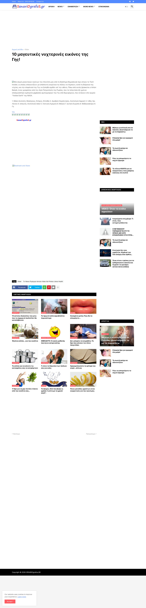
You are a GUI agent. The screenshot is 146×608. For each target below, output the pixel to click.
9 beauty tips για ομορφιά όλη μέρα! (122, 139)
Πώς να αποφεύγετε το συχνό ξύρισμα (121, 159)
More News (88, 7)
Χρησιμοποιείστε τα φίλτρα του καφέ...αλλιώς (82, 367)
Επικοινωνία (104, 7)
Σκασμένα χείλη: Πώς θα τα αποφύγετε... (81, 317)
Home (14, 1)
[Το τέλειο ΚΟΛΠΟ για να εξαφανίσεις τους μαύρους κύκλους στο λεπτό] (105, 171)
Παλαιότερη (90, 434)
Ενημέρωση (73, 7)
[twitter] (133, 1)
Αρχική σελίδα (17, 49)
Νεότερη (16, 434)
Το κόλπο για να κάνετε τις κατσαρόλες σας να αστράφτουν (25, 367)
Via (13, 112)
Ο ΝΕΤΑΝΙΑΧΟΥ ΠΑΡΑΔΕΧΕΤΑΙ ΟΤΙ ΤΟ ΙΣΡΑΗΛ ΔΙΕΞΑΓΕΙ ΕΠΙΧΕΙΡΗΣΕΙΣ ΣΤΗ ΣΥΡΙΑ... (123, 232)
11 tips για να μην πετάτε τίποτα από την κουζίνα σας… (25, 390)
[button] (126, 6)
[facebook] (130, 1)
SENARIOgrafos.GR (33, 572)
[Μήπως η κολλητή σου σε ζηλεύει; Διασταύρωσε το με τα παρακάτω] (105, 130)
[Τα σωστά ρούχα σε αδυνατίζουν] (105, 151)
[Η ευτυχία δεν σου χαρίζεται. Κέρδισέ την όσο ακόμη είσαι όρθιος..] (105, 253)
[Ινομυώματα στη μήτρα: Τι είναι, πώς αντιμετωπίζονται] (105, 221)
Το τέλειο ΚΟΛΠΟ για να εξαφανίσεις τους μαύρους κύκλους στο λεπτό (123, 171)
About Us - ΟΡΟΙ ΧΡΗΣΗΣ (26, 1)
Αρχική (51, 7)
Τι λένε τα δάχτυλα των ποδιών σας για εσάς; (54, 367)
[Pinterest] (49, 287)
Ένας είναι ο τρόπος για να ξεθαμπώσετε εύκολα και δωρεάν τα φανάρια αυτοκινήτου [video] (123, 263)
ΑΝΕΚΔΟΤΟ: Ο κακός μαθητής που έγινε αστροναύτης (53, 342)
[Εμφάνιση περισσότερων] (58, 287)
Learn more (22, 597)
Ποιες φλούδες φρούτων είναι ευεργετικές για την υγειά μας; (82, 390)
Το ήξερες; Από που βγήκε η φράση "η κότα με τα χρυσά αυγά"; (52, 391)
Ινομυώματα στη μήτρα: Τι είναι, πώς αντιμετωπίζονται (122, 221)
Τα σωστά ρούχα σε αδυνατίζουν (120, 149)
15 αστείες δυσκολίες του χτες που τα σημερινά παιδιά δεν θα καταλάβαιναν (24, 318)
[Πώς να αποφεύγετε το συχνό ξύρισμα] (105, 161)
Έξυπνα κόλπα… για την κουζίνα (25, 341)
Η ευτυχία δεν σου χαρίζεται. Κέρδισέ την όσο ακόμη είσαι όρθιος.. (122, 252)
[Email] (53, 287)
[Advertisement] (73, 29)
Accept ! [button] (10, 601)
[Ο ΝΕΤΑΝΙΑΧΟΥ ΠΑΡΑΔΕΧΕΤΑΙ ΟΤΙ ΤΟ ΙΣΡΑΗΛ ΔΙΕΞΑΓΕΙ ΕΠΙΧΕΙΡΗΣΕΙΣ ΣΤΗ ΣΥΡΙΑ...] (105, 231)
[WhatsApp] (44, 287)
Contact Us (40, 1)
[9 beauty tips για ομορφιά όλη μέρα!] (105, 140)
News (60, 7)
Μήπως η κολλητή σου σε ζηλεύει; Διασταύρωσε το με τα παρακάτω (122, 130)
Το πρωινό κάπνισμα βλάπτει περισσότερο (53, 317)
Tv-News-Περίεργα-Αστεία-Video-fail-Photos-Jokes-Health (43, 281)
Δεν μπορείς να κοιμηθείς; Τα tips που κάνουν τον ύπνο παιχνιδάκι (82, 343)
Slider (27, 49)
